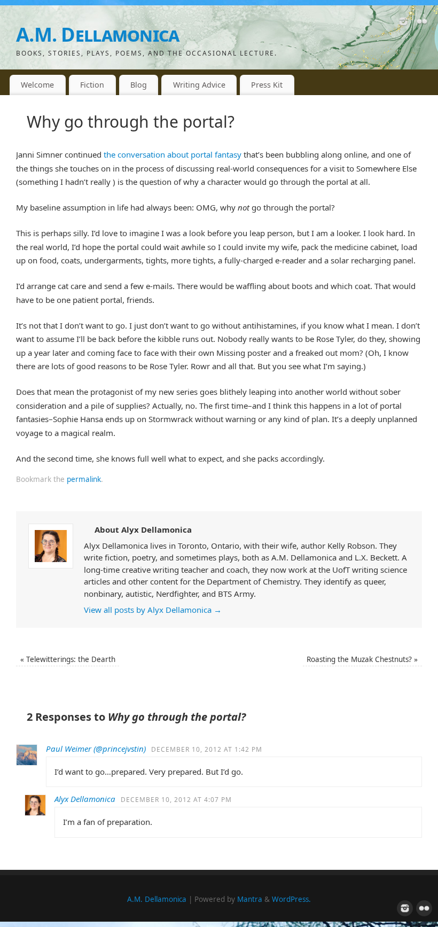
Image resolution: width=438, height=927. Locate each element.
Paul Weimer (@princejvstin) (96, 748)
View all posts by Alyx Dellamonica (153, 609)
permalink (84, 479)
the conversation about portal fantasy (172, 154)
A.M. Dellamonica (97, 34)
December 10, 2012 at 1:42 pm (206, 749)
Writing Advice (199, 85)
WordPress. (291, 899)
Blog (138, 85)
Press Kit (267, 85)
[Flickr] (422, 23)
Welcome (37, 85)
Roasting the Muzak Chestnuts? (362, 659)
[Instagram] (403, 23)
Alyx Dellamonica (84, 798)
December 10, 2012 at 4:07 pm (176, 799)
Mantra (249, 899)
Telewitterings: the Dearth (67, 659)
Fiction (92, 85)
